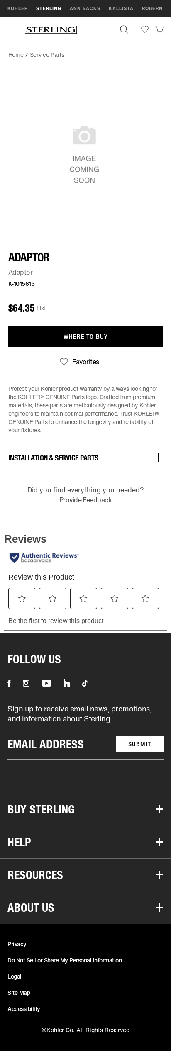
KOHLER (17, 8)
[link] (159, 29)
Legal (14, 976)
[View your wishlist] (145, 29)
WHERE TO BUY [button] (86, 337)
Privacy (17, 944)
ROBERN (152, 8)
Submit (139, 744)
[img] (51, 29)
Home (16, 54)
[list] (85, 732)
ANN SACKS (85, 8)
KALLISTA (121, 8)
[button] (12, 29)
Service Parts (47, 54)
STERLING (48, 8)
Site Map (18, 992)
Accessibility (23, 1008)
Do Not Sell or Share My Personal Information (64, 960)
